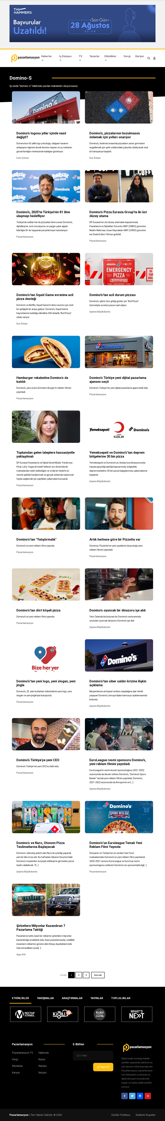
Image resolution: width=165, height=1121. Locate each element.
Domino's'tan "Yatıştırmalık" (36, 539)
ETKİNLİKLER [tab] (20, 998)
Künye (41, 1059)
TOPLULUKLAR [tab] (120, 998)
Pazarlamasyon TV (22, 1052)
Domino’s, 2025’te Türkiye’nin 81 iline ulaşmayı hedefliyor (43, 214)
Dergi (127, 56)
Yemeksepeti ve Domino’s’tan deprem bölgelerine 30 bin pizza (117, 454)
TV (80, 56)
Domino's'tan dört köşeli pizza (38, 610)
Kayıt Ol (105, 1067)
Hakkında (43, 1052)
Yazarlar (94, 56)
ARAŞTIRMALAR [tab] (72, 998)
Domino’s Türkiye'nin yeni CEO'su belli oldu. (37, 766)
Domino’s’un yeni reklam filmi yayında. (35, 545)
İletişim (42, 1072)
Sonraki (98, 975)
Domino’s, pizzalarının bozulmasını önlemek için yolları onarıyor (114, 135)
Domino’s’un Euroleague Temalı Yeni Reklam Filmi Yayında (115, 845)
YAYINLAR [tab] (97, 998)
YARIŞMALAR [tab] (45, 998)
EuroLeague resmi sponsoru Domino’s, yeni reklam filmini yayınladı (117, 762)
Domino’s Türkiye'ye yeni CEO (37, 760)
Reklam (42, 1066)
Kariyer (139, 56)
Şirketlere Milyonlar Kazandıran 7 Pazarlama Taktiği (40, 928)
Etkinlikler (110, 56)
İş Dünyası (65, 56)
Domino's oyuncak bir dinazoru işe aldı (117, 610)
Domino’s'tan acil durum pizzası (112, 295)
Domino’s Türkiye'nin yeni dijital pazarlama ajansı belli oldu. (118, 388)
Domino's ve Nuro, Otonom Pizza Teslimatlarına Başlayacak (40, 845)
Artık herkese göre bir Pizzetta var (115, 539)
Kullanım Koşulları (145, 1114)
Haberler (46, 56)
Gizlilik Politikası (120, 1114)
